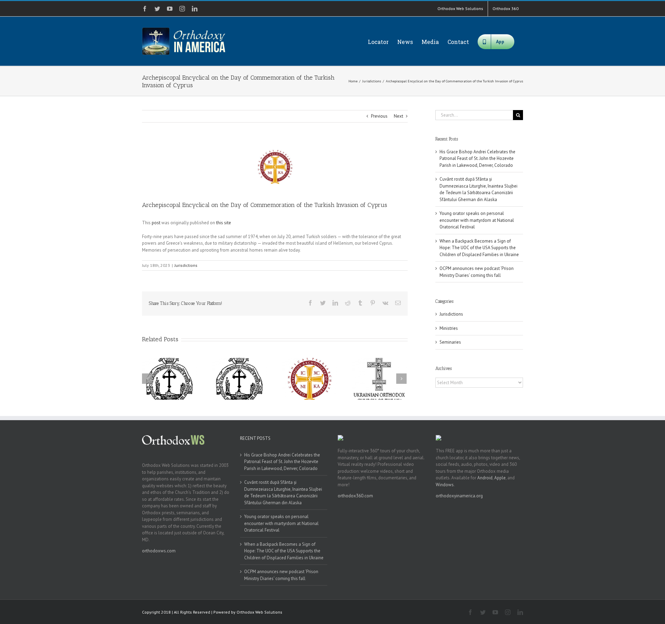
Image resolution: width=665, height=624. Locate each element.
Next (398, 116)
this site (223, 223)
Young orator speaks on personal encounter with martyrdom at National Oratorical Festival (477, 220)
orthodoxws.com (159, 551)
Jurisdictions (186, 265)
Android (485, 478)
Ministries (449, 328)
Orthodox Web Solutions (259, 612)
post (156, 223)
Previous (379, 116)
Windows (445, 485)
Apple (500, 478)
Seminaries (450, 342)
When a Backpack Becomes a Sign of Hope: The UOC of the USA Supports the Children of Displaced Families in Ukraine (479, 247)
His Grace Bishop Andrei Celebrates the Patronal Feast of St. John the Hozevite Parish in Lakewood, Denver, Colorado (477, 158)
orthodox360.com (355, 496)
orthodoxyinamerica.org (459, 496)
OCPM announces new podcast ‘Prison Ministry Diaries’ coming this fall (281, 575)
